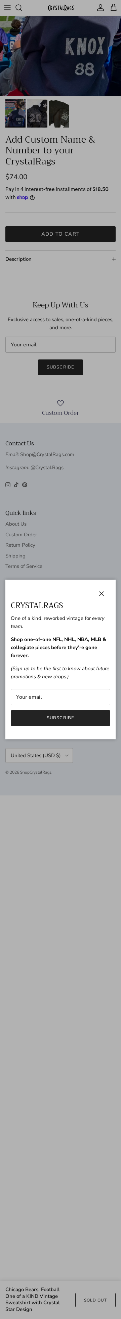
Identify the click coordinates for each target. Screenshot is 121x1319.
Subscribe (60, 718)
